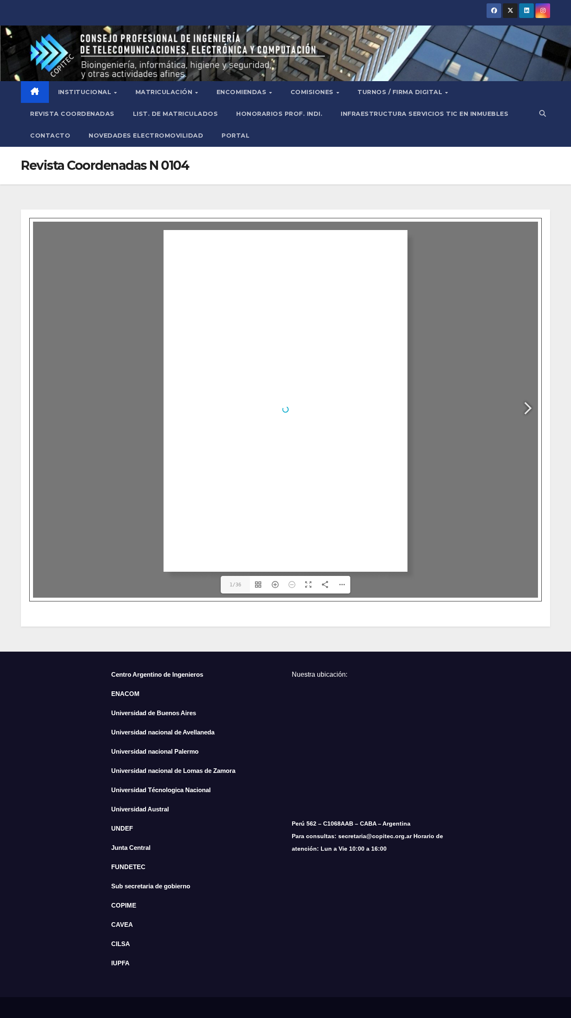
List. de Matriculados (175, 114)
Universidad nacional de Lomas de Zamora (173, 770)
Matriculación (164, 92)
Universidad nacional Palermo (155, 751)
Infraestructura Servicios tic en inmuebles (424, 114)
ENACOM (125, 693)
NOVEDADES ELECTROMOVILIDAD (146, 135)
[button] (542, 113)
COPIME (123, 905)
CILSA (120, 943)
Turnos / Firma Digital (400, 92)
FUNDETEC (128, 866)
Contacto (50, 135)
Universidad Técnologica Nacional (161, 789)
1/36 (235, 585)
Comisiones (313, 92)
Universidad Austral (140, 809)
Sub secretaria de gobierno (150, 886)
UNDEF (122, 828)
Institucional (85, 92)
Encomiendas (242, 92)
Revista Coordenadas (72, 114)
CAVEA (122, 924)
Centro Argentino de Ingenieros (157, 674)
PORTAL (236, 135)
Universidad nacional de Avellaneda (162, 732)
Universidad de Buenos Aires (153, 712)
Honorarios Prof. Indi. (279, 114)
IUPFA (120, 963)
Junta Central (130, 847)
